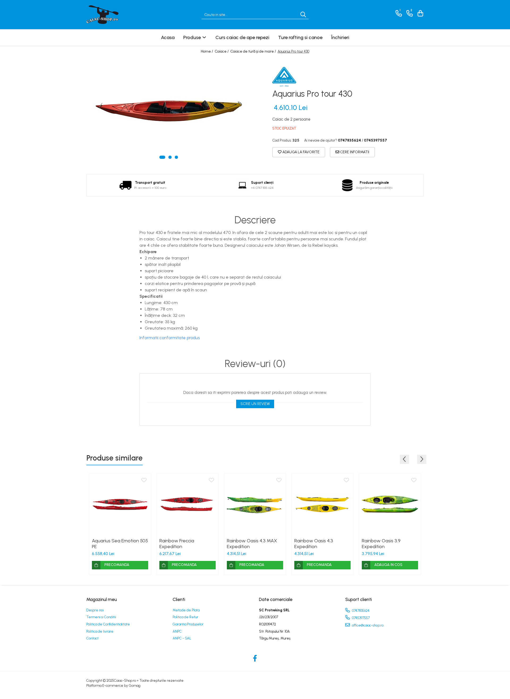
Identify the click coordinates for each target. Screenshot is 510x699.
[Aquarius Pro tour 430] (168, 110)
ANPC (177, 631)
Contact (92, 638)
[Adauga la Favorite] (144, 480)
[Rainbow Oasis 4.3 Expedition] (322, 504)
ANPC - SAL (182, 638)
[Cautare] (303, 14)
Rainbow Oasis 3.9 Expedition (381, 543)
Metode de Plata (186, 610)
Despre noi (95, 610)
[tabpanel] (168, 110)
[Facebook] (255, 658)
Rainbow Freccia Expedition (176, 543)
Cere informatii (354, 152)
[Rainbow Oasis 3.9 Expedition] (390, 504)
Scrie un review (255, 404)
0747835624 (360, 611)
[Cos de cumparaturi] (419, 13)
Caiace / (222, 51)
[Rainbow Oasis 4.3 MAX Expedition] (255, 504)
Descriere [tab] (255, 220)
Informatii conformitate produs (169, 337)
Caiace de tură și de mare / (253, 51)
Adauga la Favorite (301, 152)
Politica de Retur (185, 617)
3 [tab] (176, 157)
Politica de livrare (99, 631)
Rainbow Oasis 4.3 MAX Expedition (252, 543)
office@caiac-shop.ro (367, 625)
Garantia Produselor (188, 624)
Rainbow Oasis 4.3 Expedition (313, 543)
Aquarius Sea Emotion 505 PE (120, 543)
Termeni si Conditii (101, 617)
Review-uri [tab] (255, 363)
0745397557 (360, 618)
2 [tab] (170, 157)
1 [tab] (162, 157)
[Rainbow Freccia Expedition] (187, 504)
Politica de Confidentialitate (108, 624)
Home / (207, 51)
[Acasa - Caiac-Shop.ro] (112, 14)
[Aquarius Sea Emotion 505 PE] (120, 504)
